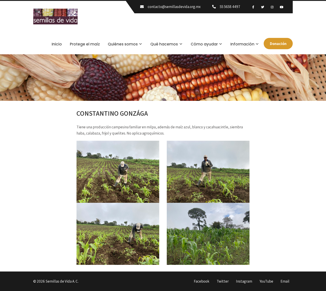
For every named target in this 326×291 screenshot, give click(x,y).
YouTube (266, 281)
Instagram (244, 281)
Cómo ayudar (204, 44)
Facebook (201, 281)
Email (285, 281)
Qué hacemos (164, 44)
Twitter (223, 281)
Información (242, 44)
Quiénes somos (123, 44)
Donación (278, 43)
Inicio (57, 44)
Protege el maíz (85, 44)
